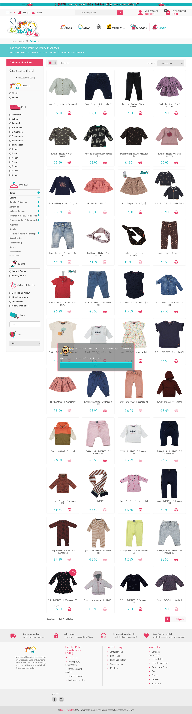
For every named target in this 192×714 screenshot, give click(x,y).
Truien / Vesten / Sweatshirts (23, 220)
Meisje (15, 93)
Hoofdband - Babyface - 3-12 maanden (98, 254)
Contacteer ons (116, 651)
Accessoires (15, 251)
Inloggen (149, 14)
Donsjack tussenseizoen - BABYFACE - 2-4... (98, 601)
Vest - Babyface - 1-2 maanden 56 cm (169, 203)
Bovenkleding (15, 238)
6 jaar (15, 166)
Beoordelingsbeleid (160, 663)
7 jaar (15, 170)
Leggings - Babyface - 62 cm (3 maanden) (133, 105)
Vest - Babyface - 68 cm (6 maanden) (62, 104)
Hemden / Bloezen (18, 202)
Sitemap (155, 675)
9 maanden (17, 136)
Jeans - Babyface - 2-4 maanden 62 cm (62, 254)
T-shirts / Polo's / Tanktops (22, 233)
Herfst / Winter (19, 275)
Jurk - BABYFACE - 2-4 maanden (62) (134, 501)
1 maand (16, 123)
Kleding (12, 197)
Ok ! (96, 365)
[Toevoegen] (69, 113)
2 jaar (15, 149)
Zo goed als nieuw (21, 292)
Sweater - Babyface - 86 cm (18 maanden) (62, 154)
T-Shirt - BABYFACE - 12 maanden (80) (169, 352)
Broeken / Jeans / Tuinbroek (23, 215)
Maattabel (114, 668)
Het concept (73, 657)
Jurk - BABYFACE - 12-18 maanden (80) (62, 600)
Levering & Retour (118, 659)
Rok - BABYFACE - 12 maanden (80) (63, 401)
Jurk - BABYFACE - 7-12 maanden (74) (134, 302)
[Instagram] (61, 699)
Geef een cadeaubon (77, 680)
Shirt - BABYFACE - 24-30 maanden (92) (169, 303)
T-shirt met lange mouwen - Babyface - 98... (62, 204)
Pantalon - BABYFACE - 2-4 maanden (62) (98, 402)
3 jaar (15, 153)
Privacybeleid (157, 659)
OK (120, 12)
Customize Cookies (84, 358)
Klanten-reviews (76, 676)
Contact (39, 12)
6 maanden (17, 131)
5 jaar (15, 162)
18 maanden (17, 144)
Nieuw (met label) (20, 305)
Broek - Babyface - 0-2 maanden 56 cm (98, 105)
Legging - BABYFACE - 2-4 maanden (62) (169, 502)
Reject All (96, 358)
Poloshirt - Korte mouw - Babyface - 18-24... (62, 303)
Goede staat (17, 301)
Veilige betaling (116, 664)
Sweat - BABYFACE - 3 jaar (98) (63, 451)
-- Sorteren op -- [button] (166, 63)
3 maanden (17, 127)
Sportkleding (15, 242)
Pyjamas (13, 224)
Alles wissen (15, 255)
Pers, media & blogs (160, 667)
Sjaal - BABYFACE (98, 501)
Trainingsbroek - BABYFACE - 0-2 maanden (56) (98, 452)
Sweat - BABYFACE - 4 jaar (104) (169, 401)
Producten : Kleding (26, 77)
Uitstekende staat (20, 297)
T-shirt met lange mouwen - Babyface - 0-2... (98, 154)
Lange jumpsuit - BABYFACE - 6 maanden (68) (63, 551)
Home (12, 192)
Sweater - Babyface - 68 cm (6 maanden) (169, 154)
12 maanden (17, 140)
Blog (153, 671)
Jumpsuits (14, 206)
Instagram (156, 683)
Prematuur (17, 114)
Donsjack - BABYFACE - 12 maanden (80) (62, 502)
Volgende (180, 619)
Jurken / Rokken (17, 211)
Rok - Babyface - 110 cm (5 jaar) (134, 203)
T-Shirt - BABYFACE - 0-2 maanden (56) (134, 452)
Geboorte (16, 119)
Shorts (12, 229)
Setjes (12, 247)
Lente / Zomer (19, 271)
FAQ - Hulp (115, 655)
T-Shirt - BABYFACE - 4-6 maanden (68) (133, 601)
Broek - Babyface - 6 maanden (169, 253)
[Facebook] (54, 699)
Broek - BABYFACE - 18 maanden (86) (134, 401)
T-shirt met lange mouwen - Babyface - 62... (134, 154)
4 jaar (15, 157)
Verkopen (26, 12)
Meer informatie (67, 358)
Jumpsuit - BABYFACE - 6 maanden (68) (98, 551)
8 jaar (15, 175)
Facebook (155, 679)
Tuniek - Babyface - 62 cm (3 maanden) (169, 105)
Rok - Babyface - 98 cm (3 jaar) (98, 203)
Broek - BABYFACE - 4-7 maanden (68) (98, 303)
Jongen (15, 97)
